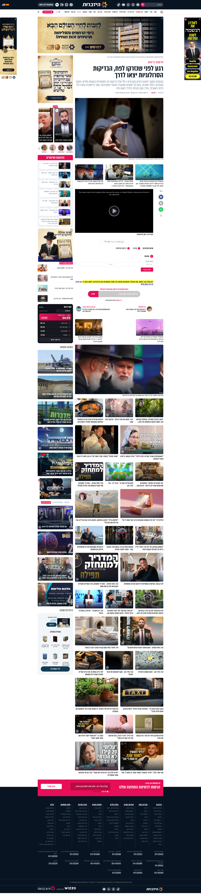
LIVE (59, 12)
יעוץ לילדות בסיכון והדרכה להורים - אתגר (47, 852)
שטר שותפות (139, 12)
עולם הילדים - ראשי (112, 808)
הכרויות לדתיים (97, 835)
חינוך (100, 826)
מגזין (151, 12)
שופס (90, 12)
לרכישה (51, 624)
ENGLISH (66, 12)
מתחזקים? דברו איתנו (46, 4)
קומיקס (116, 826)
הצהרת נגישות (157, 841)
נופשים (160, 829)
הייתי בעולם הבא (129, 838)
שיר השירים (50, 835)
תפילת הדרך (50, 832)
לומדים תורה (98, 808)
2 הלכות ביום (158, 820)
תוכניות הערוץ (129, 804)
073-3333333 (158, 872)
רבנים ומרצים (82, 804)
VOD (155, 12)
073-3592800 (95, 854)
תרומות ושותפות (157, 832)
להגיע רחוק (130, 829)
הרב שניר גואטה (82, 823)
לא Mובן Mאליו (129, 811)
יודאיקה (99, 841)
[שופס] (66, 5)
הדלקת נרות (66, 817)
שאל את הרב (107, 12)
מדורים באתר (143, 804)
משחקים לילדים (113, 823)
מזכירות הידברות (158, 851)
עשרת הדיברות (97, 817)
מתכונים (68, 811)
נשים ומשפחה (65, 804)
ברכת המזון (50, 820)
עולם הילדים (122, 12)
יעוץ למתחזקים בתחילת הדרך (70, 851)
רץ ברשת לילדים (113, 811)
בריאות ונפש (98, 829)
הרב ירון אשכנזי (82, 826)
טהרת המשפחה (65, 814)
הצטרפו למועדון (47, 12)
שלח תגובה (147, 270)
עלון (94, 12)
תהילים (52, 829)
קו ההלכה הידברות (136, 861)
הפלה (68, 826)
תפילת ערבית (50, 814)
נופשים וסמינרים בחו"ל (114, 870)
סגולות (100, 823)
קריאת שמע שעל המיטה (46, 844)
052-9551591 (116, 863)
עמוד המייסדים (157, 838)
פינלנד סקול (98, 820)
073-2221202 (116, 872)
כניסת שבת (158, 826)
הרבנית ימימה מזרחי (64, 820)
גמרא (100, 814)
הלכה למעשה (129, 817)
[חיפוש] (143, 5)
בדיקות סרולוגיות (121, 248)
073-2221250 (137, 872)
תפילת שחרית (50, 808)
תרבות (146, 829)
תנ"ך (100, 811)
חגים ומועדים (144, 838)
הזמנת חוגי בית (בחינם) (72, 861)
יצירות (116, 835)
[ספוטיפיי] (57, 5)
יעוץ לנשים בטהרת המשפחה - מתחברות (154, 862)
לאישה (68, 808)
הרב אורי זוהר (83, 832)
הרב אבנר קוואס (82, 838)
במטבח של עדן (129, 814)
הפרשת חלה (66, 835)
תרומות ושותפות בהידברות (134, 851)
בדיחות (116, 814)
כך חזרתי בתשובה (128, 832)
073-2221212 (138, 854)
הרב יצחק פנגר (82, 817)
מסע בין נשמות (129, 826)
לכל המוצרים (55, 668)
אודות (160, 844)
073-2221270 (53, 863)
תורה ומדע (144, 826)
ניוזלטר (160, 817)
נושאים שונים (97, 804)
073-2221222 (159, 854)
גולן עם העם (130, 823)
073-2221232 (74, 854)
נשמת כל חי (50, 838)
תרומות (79, 12)
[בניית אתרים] (70, 889)
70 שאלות (115, 12)
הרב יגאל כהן (83, 820)
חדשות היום (144, 814)
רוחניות (145, 820)
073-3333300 (137, 863)
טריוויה (116, 829)
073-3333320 (52, 856)
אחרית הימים (98, 832)
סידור (52, 804)
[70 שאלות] (62, 5)
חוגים (116, 838)
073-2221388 (116, 854)
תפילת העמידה (49, 817)
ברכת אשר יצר (49, 841)
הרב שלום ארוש (82, 835)
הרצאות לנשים (66, 832)
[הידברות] (95, 4)
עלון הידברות (158, 814)
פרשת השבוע (144, 835)
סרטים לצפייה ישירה (112, 817)
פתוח (132, 820)
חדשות (146, 12)
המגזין (146, 811)
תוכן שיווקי (145, 841)
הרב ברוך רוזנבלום (81, 829)
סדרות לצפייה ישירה (112, 820)
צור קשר (73, 12)
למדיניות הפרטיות (110, 300)
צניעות (68, 823)
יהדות (146, 808)
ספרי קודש (98, 838)
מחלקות (85, 12)
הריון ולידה (67, 829)
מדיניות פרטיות (157, 808)
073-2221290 (74, 863)
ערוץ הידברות (158, 811)
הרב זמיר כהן (131, 12)
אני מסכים (113, 300)
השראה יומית (130, 835)
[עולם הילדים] (71, 5)
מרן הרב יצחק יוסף (81, 814)
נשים (146, 817)
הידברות (159, 804)
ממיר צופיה (160, 870)
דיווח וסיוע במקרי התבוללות (92, 861)
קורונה (135, 248)
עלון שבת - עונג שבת (114, 851)
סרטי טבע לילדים (113, 832)
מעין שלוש (51, 823)
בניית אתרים (60, 889)
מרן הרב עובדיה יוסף (81, 811)
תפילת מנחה (50, 811)
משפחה (145, 823)
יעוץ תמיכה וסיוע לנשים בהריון (112, 861)
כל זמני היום (55, 339)
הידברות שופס (157, 835)
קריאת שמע (50, 826)
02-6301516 (159, 865)
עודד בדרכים (130, 808)
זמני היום (99, 12)
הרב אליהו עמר (82, 841)
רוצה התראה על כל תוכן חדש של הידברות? (114, 289)
